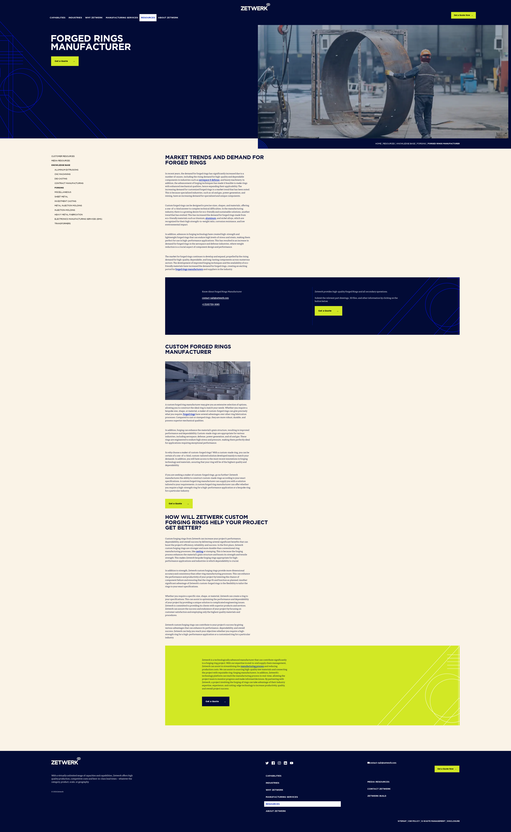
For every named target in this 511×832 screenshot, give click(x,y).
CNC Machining (63, 174)
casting (199, 551)
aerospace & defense (209, 180)
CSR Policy (414, 821)
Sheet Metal (61, 197)
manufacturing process (252, 666)
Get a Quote (61, 61)
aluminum (210, 218)
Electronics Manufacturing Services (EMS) (78, 219)
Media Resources (60, 161)
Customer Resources (63, 156)
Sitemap (402, 821)
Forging (421, 144)
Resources (148, 18)
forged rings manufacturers (189, 269)
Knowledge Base (406, 144)
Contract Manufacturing (69, 183)
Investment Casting (65, 201)
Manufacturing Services (122, 18)
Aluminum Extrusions (66, 170)
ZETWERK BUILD (376, 796)
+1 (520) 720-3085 (211, 304)
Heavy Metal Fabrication (69, 215)
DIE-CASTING (61, 179)
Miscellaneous (63, 192)
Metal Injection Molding (68, 205)
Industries (75, 18)
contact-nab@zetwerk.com (215, 298)
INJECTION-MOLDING (65, 210)
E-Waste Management (433, 821)
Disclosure (453, 821)
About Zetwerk (168, 18)
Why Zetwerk (94, 18)
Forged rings (189, 414)
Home (378, 144)
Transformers (63, 223)
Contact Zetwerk (379, 789)
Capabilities (57, 18)
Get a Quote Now (462, 15)
